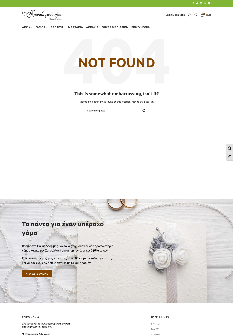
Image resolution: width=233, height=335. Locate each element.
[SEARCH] (144, 110)
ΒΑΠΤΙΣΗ (155, 323)
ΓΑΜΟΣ (155, 329)
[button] (37, 273)
